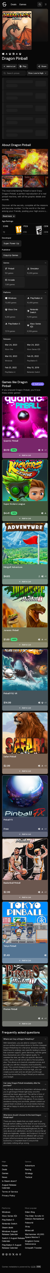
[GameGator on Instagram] (3, 1254)
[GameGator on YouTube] (10, 1254)
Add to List (11, 66)
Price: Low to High (36, 73)
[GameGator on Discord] (17, 1254)
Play (24, 66)
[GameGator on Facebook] (6, 1254)
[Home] (4, 4)
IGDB (33, 1266)
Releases (7, 339)
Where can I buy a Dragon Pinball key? (18, 1039)
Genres (6, 263)
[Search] (39, 4)
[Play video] (25, 161)
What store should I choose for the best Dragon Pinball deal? (22, 1116)
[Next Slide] (43, 161)
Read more (7, 216)
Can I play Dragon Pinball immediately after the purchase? (21, 1084)
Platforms (7, 292)
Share (43, 66)
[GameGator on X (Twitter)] (13, 1254)
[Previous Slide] (6, 161)
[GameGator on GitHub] (20, 1254)
